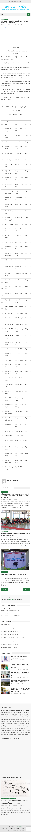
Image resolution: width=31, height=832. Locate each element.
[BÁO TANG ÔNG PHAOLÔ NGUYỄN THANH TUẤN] (5, 659)
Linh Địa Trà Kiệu (15, 7)
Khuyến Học (4, 19)
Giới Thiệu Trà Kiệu (19, 828)
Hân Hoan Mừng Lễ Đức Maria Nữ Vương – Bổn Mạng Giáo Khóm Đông (20, 674)
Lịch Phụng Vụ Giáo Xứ (12, 830)
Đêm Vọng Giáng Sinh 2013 (27, 589)
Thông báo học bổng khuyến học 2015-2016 (13, 574)
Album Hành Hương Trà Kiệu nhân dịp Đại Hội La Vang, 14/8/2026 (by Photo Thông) (20, 689)
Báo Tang (22, 830)
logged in (10, 599)
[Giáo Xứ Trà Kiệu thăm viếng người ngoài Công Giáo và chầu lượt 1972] (15, 788)
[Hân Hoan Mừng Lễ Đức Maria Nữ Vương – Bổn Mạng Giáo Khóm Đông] (5, 674)
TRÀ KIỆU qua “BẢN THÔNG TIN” (11, 777)
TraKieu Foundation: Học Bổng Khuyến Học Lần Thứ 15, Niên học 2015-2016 (15, 534)
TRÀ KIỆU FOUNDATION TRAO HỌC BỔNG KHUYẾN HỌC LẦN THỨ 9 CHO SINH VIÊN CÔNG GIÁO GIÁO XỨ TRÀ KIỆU (15, 495)
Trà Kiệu (23, 660)
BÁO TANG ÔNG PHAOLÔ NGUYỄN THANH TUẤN (19, 657)
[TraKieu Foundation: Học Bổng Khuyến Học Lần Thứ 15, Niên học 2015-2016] (15, 520)
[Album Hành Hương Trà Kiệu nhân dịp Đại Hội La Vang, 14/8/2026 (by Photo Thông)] (5, 690)
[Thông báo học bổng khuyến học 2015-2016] (15, 559)
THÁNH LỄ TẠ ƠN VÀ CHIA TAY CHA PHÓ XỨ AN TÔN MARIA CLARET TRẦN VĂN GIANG (20, 666)
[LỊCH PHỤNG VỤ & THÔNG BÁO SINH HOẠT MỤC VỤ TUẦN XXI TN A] (5, 682)
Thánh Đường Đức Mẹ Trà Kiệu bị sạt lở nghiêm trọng (5, 589)
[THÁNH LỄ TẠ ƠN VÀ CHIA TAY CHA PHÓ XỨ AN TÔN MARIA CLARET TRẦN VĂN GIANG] (5, 667)
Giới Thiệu (11, 828)
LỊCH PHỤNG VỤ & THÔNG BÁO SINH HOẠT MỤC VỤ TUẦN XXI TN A (20, 681)
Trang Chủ (4, 828)
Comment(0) (25, 24)
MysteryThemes (18, 826)
